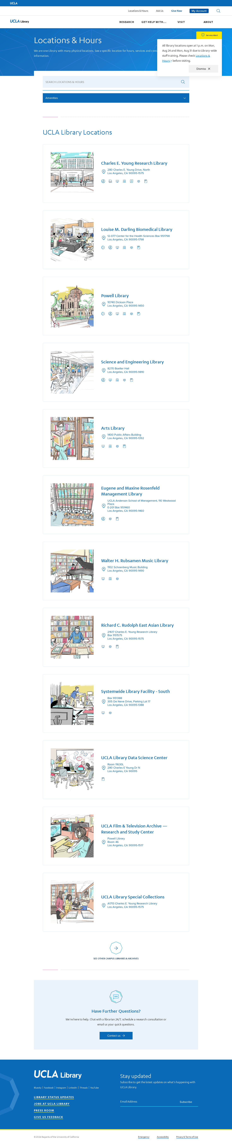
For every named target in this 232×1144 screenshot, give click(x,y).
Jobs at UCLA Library (52, 1103)
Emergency (143, 1136)
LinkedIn (73, 1087)
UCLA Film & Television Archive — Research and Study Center (134, 829)
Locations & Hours (138, 10)
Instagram (61, 1087)
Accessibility (163, 1136)
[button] (218, 11)
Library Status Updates (54, 1097)
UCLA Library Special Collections (132, 897)
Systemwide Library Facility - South (135, 691)
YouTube (94, 1087)
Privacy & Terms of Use (187, 1136)
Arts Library (113, 428)
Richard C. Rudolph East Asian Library (137, 625)
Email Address (128, 1101)
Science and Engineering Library (132, 362)
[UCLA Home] (13, 3)
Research (126, 22)
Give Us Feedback (48, 1117)
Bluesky (37, 1087)
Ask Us (159, 10)
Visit (181, 22)
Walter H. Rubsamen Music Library (134, 560)
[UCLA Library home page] (19, 21)
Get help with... (154, 22)
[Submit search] (183, 82)
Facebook (49, 1087)
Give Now (176, 10)
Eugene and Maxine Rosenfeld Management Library (130, 491)
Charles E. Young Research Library (134, 163)
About (208, 22)
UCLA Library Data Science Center (134, 757)
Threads (84, 1087)
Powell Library (115, 295)
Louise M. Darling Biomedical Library (136, 229)
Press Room (44, 1110)
